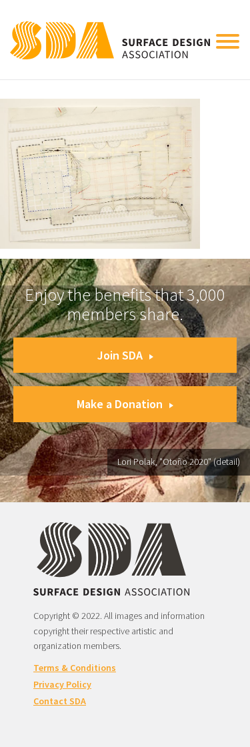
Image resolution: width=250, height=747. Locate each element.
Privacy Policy (62, 684)
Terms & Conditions (74, 668)
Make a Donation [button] (120, 404)
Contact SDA (59, 701)
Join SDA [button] (120, 355)
